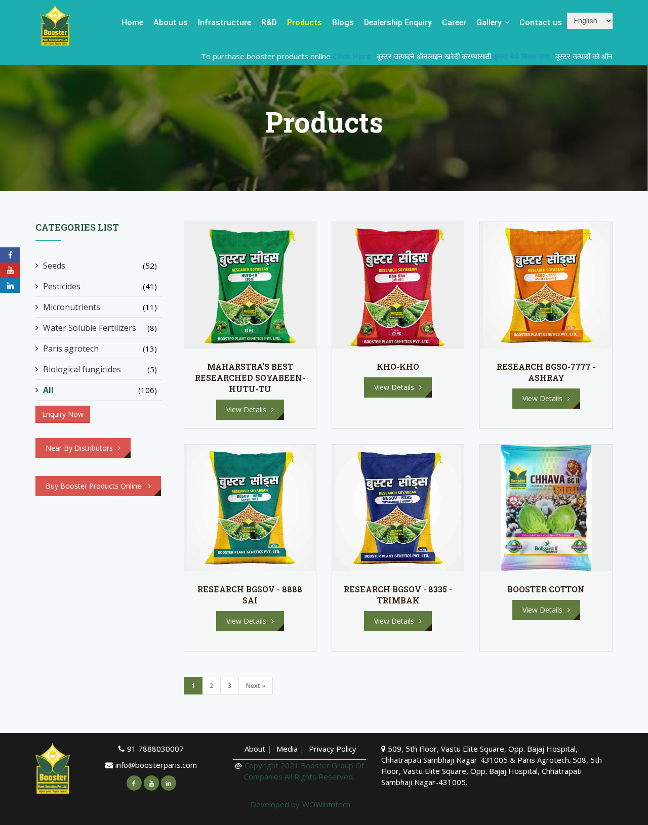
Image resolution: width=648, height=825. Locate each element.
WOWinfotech (326, 804)
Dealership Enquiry (398, 22)
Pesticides (61, 286)
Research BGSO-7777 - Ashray (546, 372)
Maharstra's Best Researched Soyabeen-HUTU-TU (250, 377)
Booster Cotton (546, 589)
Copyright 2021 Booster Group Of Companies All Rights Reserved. (304, 770)
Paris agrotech (71, 348)
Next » (255, 685)
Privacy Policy (332, 749)
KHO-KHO (398, 366)
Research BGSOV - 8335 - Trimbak (398, 594)
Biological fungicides (82, 369)
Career (454, 22)
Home (132, 22)
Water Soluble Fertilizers (89, 328)
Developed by (275, 804)
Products (304, 22)
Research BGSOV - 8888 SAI (249, 594)
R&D (269, 22)
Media (288, 749)
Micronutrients (71, 307)
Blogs (343, 22)
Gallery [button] (490, 22)
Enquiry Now (63, 414)
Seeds (54, 265)
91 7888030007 (155, 749)
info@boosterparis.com (156, 765)
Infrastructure (224, 22)
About (255, 749)
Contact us (540, 22)
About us (170, 22)
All (48, 390)
